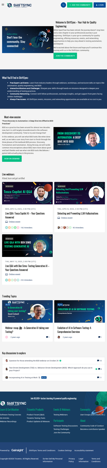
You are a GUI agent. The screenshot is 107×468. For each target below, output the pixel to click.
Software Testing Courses (10, 414)
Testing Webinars (61, 414)
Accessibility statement (84, 450)
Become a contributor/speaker (92, 429)
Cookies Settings (65, 450)
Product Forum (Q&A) (35, 414)
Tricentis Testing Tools (36, 418)
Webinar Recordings (8, 421)
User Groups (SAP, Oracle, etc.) (92, 414)
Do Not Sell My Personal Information (53, 460)
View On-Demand (12, 158)
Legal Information (83, 460)
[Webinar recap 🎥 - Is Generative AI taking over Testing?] (27, 321)
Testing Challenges (61, 429)
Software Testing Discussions (66, 425)
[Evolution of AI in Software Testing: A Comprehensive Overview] (79, 321)
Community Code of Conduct (92, 425)
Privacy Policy (72, 460)
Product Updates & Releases (38, 421)
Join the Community (65, 55)
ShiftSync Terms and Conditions (42, 450)
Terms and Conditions (95, 460)
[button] (2, 5)
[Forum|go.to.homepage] (20, 5)
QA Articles (4, 418)
